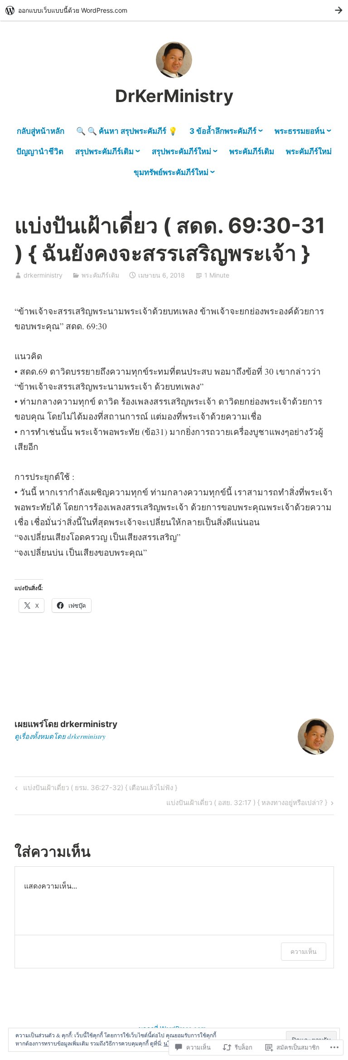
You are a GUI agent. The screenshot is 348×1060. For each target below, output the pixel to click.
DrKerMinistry (174, 95)
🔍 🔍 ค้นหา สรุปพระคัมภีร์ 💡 (127, 131)
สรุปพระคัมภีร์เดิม (104, 151)
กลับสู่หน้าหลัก (40, 131)
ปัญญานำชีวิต (39, 151)
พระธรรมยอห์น (300, 131)
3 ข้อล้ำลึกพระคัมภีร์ (222, 131)
